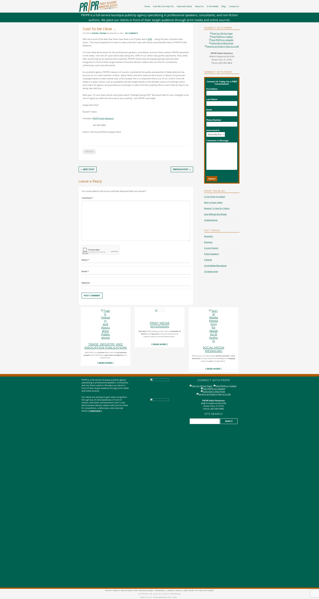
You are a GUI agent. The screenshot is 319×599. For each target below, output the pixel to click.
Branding (208, 236)
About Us (199, 6)
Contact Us (234, 6)
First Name (212, 89)
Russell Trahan (99, 33)
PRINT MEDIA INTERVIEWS (159, 324)
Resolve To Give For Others (217, 208)
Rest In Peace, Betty (213, 202)
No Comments (131, 33)
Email (85, 271)
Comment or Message (218, 140)
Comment (87, 198)
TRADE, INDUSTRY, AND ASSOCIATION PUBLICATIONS (105, 345)
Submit (211, 178)
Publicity (89, 151)
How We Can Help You (163, 6)
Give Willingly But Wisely (215, 214)
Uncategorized (211, 271)
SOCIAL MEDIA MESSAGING (213, 349)
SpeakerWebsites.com (165, 597)
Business (208, 242)
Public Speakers (211, 254)
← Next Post (87, 169)
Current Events (211, 248)
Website (86, 282)
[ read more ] (105, 363)
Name (85, 260)
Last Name (212, 99)
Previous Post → (182, 169)
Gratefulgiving (211, 220)
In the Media (212, 6)
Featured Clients (184, 6)
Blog (223, 6)
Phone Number (213, 120)
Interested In (213, 130)
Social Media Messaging (215, 265)
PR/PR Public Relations (103, 118)
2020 (150, 39)
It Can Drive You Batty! (214, 196)
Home (147, 6)
